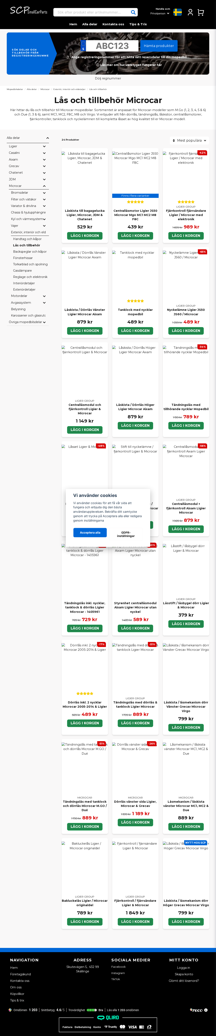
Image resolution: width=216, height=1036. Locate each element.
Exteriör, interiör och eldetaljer (69, 89)
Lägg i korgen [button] (135, 236)
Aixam (13, 159)
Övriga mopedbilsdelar (25, 322)
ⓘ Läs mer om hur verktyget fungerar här (129, 65)
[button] (133, 12)
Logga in (184, 968)
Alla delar (89, 24)
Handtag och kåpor (27, 239)
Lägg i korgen (85, 236)
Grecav (14, 166)
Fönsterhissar (23, 258)
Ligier (13, 146)
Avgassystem (21, 303)
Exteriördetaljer (24, 289)
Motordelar (19, 296)
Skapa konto (184, 974)
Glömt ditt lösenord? (184, 981)
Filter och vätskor (23, 199)
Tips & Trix (138, 24)
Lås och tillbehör (26, 245)
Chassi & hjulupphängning (28, 212)
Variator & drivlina (23, 206)
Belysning (18, 309)
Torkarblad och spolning (30, 264)
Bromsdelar (19, 193)
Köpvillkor (17, 994)
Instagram (118, 973)
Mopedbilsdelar (15, 89)
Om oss (16, 987)
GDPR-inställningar (126, 534)
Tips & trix (17, 1000)
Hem (73, 24)
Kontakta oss (113, 24)
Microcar (45, 89)
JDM (12, 179)
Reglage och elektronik (30, 277)
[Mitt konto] (190, 12)
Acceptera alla (90, 532)
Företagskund (20, 974)
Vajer (14, 226)
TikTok (115, 979)
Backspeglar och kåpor (30, 252)
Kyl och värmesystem (27, 219)
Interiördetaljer (24, 283)
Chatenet (16, 172)
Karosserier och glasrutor (28, 315)
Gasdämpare (22, 270)
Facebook (118, 966)
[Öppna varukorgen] (201, 12)
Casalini (14, 153)
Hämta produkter (159, 46)
